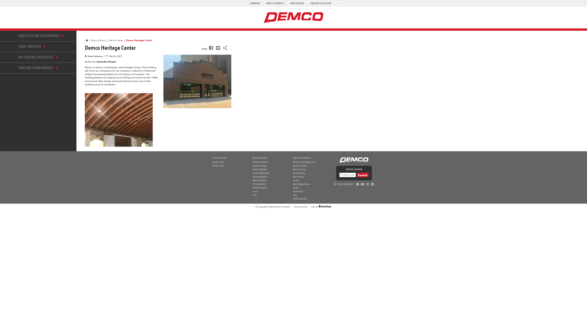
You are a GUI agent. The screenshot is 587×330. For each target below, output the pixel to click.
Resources (297, 3)
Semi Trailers (30, 46)
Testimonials (298, 191)
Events (295, 187)
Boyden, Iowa (218, 162)
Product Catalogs (259, 165)
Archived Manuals (260, 169)
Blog (295, 195)
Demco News (116, 40)
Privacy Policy (300, 206)
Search (362, 175)
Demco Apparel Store (301, 184)
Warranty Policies (259, 180)
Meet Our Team (299, 169)
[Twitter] (372, 184)
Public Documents (260, 187)
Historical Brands (300, 198)
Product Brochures (260, 162)
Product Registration (261, 173)
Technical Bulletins (260, 176)
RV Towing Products (36, 57)
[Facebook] (357, 184)
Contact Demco (299, 173)
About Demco (275, 3)
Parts (255, 195)
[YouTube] (362, 184)
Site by (315, 206)
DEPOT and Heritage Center (304, 162)
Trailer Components (36, 68)
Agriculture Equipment (39, 36)
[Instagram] (367, 184)
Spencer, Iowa (218, 165)
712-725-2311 (345, 184)
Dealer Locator (320, 3)
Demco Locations (300, 165)
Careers (255, 3)
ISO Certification (259, 184)
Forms (255, 191)
